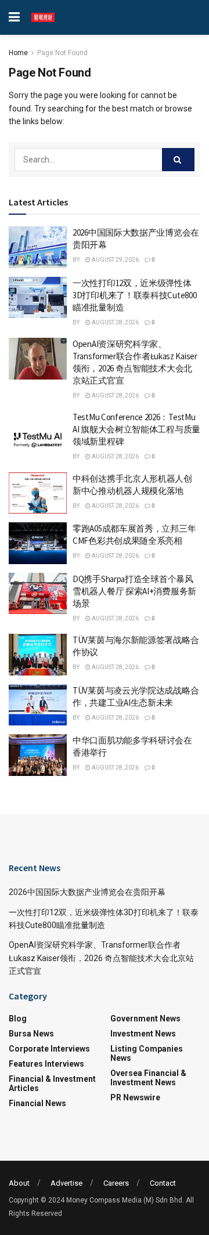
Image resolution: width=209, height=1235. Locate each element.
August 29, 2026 (115, 260)
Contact (163, 1183)
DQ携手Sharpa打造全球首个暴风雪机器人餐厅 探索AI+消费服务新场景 (134, 591)
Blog (18, 1018)
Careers (116, 1183)
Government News (145, 1018)
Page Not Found (62, 53)
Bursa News (31, 1033)
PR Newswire (135, 1097)
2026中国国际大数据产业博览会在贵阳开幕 (87, 892)
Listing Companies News (146, 1053)
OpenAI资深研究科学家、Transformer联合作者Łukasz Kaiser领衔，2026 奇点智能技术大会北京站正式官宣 (101, 958)
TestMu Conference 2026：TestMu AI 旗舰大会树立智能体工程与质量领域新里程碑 (136, 429)
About (19, 1183)
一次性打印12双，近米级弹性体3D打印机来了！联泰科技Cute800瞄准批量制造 (134, 295)
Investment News (143, 1033)
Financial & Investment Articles (52, 1083)
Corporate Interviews (49, 1048)
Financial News (37, 1103)
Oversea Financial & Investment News (148, 1077)
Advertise (66, 1183)
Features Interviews (46, 1063)
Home (18, 53)
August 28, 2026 (115, 322)
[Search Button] (178, 159)
